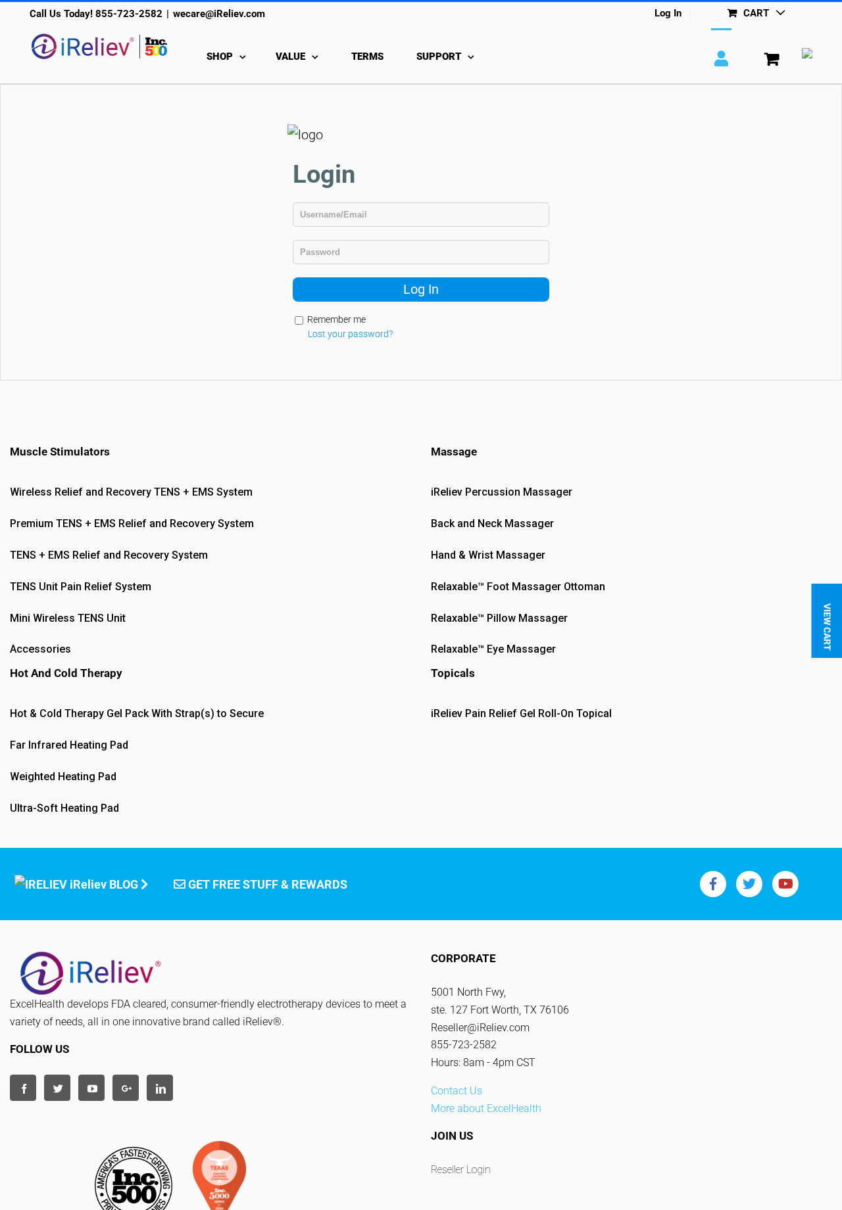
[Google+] (125, 1088)
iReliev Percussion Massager (501, 492)
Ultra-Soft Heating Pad (64, 808)
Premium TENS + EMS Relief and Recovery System (132, 523)
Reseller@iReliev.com (480, 1027)
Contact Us (456, 1090)
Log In (668, 13)
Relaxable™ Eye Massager (493, 649)
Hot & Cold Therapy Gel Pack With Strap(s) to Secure (137, 713)
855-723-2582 (128, 14)
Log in (421, 289)
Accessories (40, 649)
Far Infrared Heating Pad (69, 745)
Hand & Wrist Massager (488, 555)
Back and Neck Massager (492, 523)
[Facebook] (23, 1088)
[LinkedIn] (160, 1088)
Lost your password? (350, 334)
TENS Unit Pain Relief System (80, 586)
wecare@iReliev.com (219, 14)
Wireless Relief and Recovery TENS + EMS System (131, 492)
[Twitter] (57, 1088)
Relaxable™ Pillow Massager (499, 618)
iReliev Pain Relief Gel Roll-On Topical (521, 713)
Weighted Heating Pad (63, 776)
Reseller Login (461, 1169)
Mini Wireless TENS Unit (68, 618)
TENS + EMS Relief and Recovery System (109, 555)
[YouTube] (91, 1088)
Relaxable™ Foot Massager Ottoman (518, 586)
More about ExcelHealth (486, 1108)
